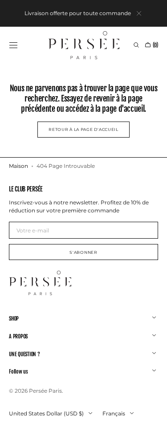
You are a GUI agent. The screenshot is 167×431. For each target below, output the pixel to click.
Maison (18, 166)
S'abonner (83, 252)
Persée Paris (45, 390)
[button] (13, 45)
